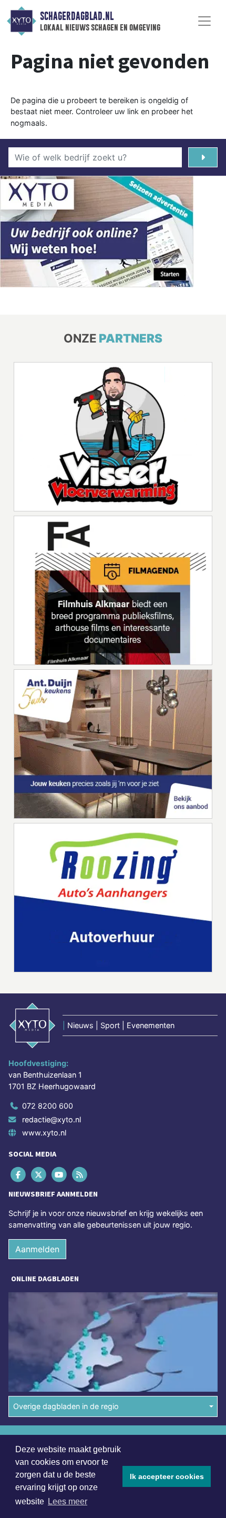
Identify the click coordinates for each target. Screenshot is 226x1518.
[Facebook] (18, 1174)
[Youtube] (59, 1174)
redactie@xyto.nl (51, 1119)
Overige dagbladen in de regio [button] (66, 1406)
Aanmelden (37, 1249)
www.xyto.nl (44, 1132)
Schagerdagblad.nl (77, 16)
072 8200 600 (47, 1105)
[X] (39, 1174)
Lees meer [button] (67, 1501)
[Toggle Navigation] (204, 21)
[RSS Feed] (80, 1174)
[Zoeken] (203, 157)
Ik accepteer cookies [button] (167, 1476)
